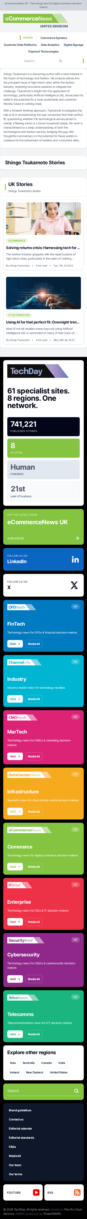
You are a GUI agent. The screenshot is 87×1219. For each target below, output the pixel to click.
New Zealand (34, 1072)
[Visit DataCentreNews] (29, 775)
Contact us (16, 1119)
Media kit (34, 643)
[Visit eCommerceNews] (29, 830)
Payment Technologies (43, 51)
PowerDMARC (53, 1213)
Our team (15, 1165)
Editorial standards (21, 1137)
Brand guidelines (20, 1110)
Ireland (14, 1072)
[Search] (60, 60)
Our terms (15, 1174)
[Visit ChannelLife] (29, 662)
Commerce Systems (53, 38)
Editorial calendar (20, 1128)
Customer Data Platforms (20, 44)
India (61, 1062)
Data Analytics (50, 44)
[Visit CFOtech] (29, 607)
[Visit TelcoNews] (29, 997)
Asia (13, 1062)
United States (58, 1072)
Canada (46, 1062)
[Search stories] (76, 1091)
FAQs (12, 1146)
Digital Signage (74, 44)
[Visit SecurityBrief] (29, 940)
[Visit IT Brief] (29, 885)
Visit (13, 643)
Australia (29, 1062)
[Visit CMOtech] (29, 717)
